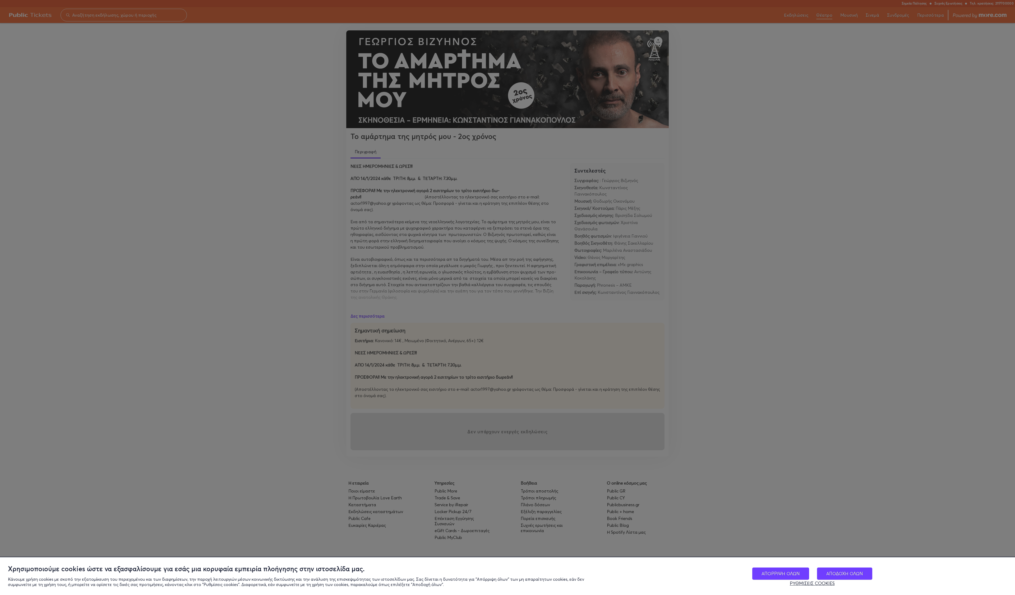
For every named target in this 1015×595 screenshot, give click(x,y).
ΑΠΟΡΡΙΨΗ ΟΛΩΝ (781, 573)
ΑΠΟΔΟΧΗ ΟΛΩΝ (844, 573)
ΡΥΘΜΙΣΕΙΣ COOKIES (812, 583)
